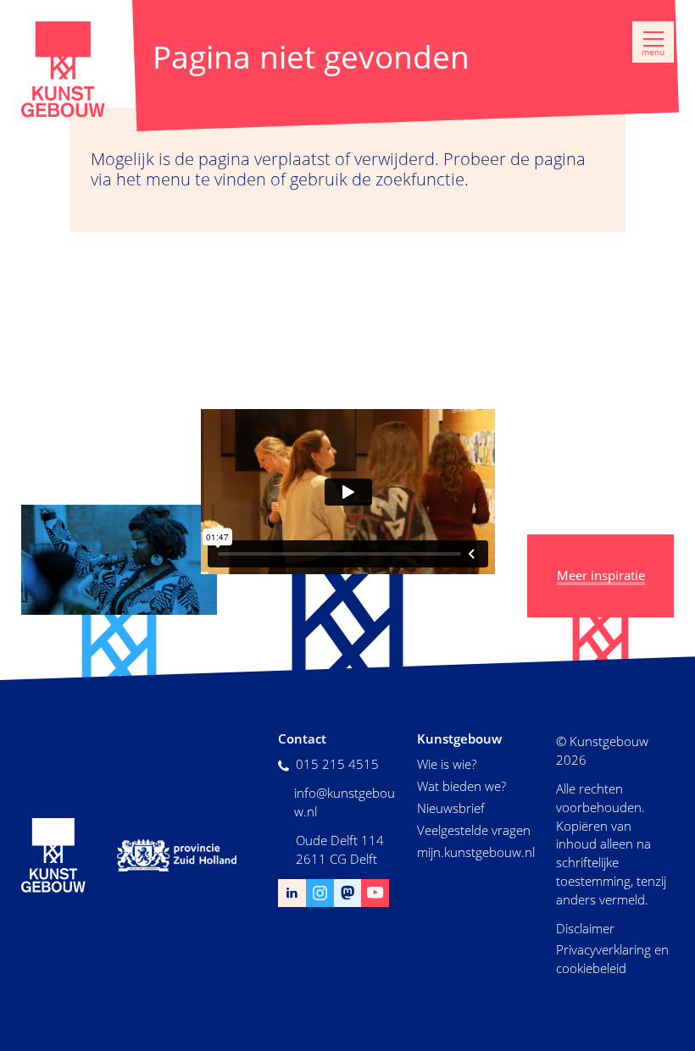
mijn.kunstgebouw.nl (476, 852)
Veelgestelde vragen (474, 829)
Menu (653, 52)
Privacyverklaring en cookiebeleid (612, 958)
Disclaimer (585, 928)
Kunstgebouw (63, 70)
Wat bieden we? (461, 785)
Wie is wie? (446, 763)
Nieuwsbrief (451, 807)
